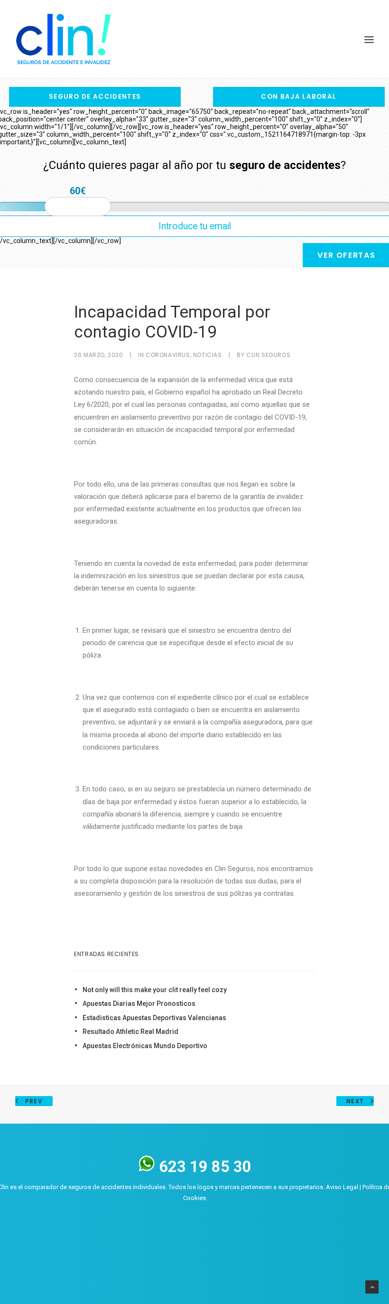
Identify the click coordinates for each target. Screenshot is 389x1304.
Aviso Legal (342, 1187)
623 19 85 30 (203, 1167)
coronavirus (168, 355)
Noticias (207, 355)
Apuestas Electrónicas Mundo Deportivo (145, 1046)
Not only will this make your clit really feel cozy (155, 990)
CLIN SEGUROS (268, 355)
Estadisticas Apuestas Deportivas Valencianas (154, 1018)
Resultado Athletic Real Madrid (130, 1031)
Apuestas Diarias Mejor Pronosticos (139, 1003)
